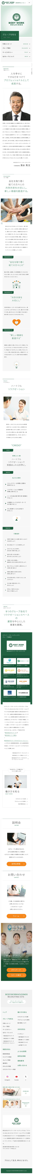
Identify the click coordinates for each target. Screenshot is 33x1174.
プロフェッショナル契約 (20, 801)
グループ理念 (6, 1026)
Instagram (7, 1080)
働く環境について (22, 1023)
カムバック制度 (6, 1060)
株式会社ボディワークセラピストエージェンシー (16, 740)
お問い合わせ (22, 1065)
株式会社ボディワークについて (20, 753)
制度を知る (7, 1049)
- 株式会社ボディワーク (8, 1036)
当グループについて (8, 1032)
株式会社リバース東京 (10, 735)
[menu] (29, 2)
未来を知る (21, 1029)
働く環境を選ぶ (22, 804)
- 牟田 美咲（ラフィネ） (23, 1042)
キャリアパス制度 (7, 1057)
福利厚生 (5, 1063)
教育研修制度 (6, 1054)
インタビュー (21, 1034)
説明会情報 (22, 1056)
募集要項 (21, 1061)
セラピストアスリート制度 (9, 1069)
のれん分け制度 (7, 1066)
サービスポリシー (7, 1029)
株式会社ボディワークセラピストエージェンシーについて (19, 758)
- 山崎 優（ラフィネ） (22, 1045)
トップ (31, 64)
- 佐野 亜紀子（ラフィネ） (23, 1037)
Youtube (16, 1080)
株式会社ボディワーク (10, 732)
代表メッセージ (7, 1023)
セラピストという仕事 (21, 799)
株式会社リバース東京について (19, 755)
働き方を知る (22, 1012)
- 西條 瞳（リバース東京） (23, 1039)
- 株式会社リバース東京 (8, 1038)
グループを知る (8, 1019)
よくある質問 (22, 1051)
